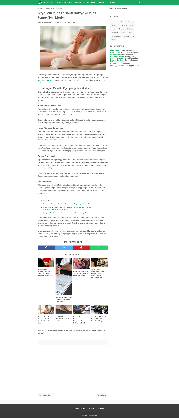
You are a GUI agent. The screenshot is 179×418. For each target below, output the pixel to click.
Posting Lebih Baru (45, 395)
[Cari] (140, 3)
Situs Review (115, 51)
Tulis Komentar (71, 22)
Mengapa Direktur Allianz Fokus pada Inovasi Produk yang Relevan (66, 213)
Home (59, 2)
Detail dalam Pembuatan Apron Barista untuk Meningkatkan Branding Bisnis (97, 273)
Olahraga (130, 29)
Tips (133, 36)
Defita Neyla (115, 54)
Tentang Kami (80, 408)
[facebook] (46, 248)
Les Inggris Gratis (117, 65)
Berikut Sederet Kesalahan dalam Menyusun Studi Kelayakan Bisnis (79, 320)
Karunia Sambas (116, 60)
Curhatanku (115, 64)
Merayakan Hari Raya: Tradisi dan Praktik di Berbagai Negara (81, 273)
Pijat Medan (42, 160)
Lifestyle (68, 2)
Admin (44, 22)
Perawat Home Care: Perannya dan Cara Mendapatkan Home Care (45, 320)
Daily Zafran (115, 52)
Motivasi (121, 29)
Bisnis (113, 22)
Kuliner (131, 25)
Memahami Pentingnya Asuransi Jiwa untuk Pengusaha (64, 299)
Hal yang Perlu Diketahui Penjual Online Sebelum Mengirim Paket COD (45, 272)
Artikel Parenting (116, 58)
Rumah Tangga (115, 36)
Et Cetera (113, 62)
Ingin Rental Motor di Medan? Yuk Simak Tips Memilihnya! (98, 319)
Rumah (112, 2)
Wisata (113, 40)
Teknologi (102, 2)
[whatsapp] (99, 248)
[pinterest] (81, 248)
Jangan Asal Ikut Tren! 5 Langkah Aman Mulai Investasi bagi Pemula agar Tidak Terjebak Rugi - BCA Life (67, 208)
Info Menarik (121, 22)
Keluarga (91, 2)
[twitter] (64, 248)
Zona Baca (94, 415)
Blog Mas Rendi (116, 56)
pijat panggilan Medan (46, 80)
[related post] (46, 262)
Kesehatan (79, 2)
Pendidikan (114, 32)
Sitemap (101, 408)
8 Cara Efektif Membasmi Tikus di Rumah (62, 318)
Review (123, 32)
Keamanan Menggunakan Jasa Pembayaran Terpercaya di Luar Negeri (67, 204)
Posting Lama (101, 395)
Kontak (91, 408)
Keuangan (124, 25)
